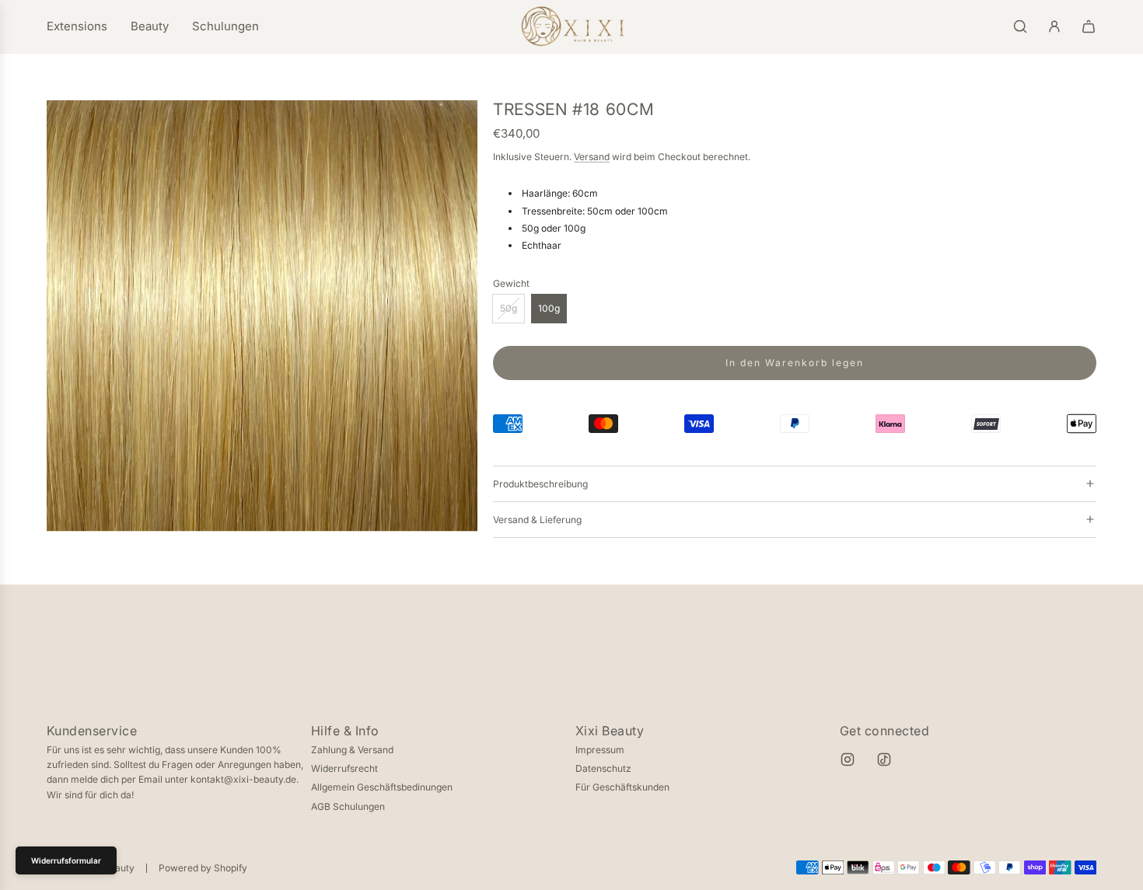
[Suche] (1020, 26)
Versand (592, 156)
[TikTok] (884, 759)
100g (549, 308)
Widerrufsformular (66, 860)
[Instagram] (847, 759)
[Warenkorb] (1088, 26)
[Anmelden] (1054, 26)
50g (508, 308)
